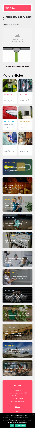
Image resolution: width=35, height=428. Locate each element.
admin (17, 25)
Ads (17, 411)
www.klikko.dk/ (19, 401)
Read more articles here (17, 67)
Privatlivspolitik (20, 425)
